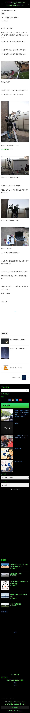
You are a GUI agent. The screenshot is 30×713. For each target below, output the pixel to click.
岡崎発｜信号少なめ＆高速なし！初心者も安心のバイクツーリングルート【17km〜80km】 (21, 413)
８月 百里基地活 (15, 604)
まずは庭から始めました (15, 5)
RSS (15, 632)
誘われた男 (17, 448)
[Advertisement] (15, 320)
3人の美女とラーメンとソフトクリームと (21, 437)
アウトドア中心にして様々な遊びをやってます (15, 701)
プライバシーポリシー (8, 698)
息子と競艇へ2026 (15, 574)
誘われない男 (18, 461)
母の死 (16, 423)
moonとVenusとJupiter (17, 339)
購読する (15, 707)
